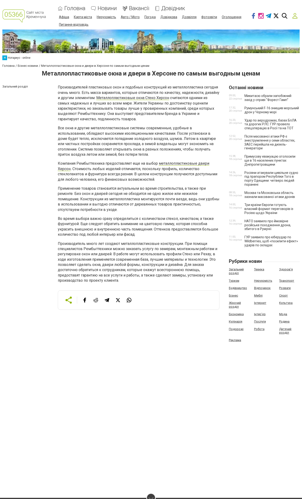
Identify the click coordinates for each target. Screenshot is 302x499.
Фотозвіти (209, 17)
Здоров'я (286, 269)
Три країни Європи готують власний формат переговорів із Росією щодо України (268, 209)
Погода (150, 17)
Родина (284, 321)
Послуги (260, 321)
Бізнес (233, 295)
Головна (74, 8)
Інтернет (260, 303)
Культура (286, 303)
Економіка (236, 314)
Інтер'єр (260, 314)
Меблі (258, 295)
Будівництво (238, 288)
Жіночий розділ (235, 304)
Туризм (234, 280)
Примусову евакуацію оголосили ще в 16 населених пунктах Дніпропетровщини (269, 160)
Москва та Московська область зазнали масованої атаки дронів (269, 195)
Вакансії (139, 8)
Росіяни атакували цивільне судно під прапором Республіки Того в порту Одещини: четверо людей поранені (271, 178)
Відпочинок (262, 288)
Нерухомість (106, 17)
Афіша (64, 17)
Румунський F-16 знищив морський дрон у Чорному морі (271, 110)
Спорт (283, 295)
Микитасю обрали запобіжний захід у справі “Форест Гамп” (267, 98)
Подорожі (236, 329)
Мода (283, 314)
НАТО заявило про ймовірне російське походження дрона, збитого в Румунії (267, 225)
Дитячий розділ (285, 331)
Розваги (285, 288)
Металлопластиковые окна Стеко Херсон (132, 98)
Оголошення (231, 17)
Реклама (235, 340)
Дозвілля (189, 17)
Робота (259, 329)
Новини (107, 8)
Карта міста (83, 17)
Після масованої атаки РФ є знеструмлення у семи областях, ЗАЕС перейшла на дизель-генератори (269, 142)
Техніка (259, 269)
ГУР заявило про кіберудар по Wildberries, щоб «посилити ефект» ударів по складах (271, 241)
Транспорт (286, 280)
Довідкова (168, 17)
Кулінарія (235, 321)
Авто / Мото (130, 17)
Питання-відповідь (73, 24)
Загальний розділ (236, 271)
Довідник (173, 8)
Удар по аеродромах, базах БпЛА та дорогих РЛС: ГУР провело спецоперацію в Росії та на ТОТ (270, 124)
